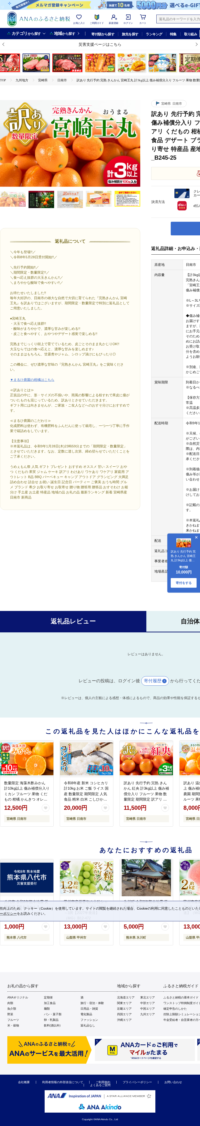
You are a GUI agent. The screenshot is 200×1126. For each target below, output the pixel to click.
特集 (173, 34)
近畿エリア (124, 1008)
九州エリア (147, 1014)
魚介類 (11, 1008)
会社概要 (24, 1082)
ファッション (89, 1020)
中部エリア (147, 1003)
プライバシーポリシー (137, 1082)
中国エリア (147, 1008)
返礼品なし (87, 1025)
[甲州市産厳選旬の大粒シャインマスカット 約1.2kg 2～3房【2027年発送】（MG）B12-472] (86, 877)
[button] (3, 44)
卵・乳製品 (51, 1020)
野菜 (10, 1014)
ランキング (154, 34)
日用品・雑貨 (89, 1008)
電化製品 (86, 1014)
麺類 (47, 1008)
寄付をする (184, 583)
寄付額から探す (102, 34)
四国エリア (124, 1014)
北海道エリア (126, 997)
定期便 (48, 997)
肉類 (10, 1003)
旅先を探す (130, 34)
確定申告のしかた (175, 1008)
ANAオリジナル (17, 997)
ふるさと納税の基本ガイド (181, 997)
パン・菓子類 (52, 1014)
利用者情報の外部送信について (62, 1082)
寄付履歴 (152, 680)
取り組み (190, 34)
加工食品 (50, 1003)
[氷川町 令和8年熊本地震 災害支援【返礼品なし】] (146, 877)
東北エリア (147, 997)
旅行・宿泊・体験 (92, 1003)
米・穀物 (13, 1025)
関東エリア (124, 1003)
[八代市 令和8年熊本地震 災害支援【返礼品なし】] (26, 877)
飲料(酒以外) (52, 1025)
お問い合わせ (173, 1082)
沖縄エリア (124, 1020)
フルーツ (13, 1020)
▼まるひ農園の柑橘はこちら (32, 380)
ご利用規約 (103, 1082)
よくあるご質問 (100, 1085)
